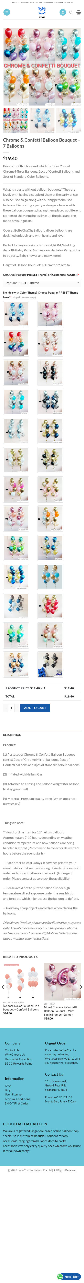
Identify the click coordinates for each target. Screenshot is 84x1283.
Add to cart (35, 708)
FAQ (8, 1085)
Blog (8, 1090)
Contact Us (12, 1050)
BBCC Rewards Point (18, 1063)
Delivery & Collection (18, 1059)
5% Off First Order (17, 1103)
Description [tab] (12, 734)
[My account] (63, 12)
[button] (6, 12)
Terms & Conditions (17, 1099)
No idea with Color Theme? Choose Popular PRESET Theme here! (40, 295)
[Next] (80, 995)
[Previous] (3, 995)
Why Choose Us (15, 1054)
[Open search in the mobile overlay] (71, 12)
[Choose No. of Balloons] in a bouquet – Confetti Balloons (21, 1007)
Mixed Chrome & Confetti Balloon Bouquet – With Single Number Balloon (60, 1011)
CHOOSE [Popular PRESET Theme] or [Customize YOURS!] (41, 274)
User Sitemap (13, 1094)
